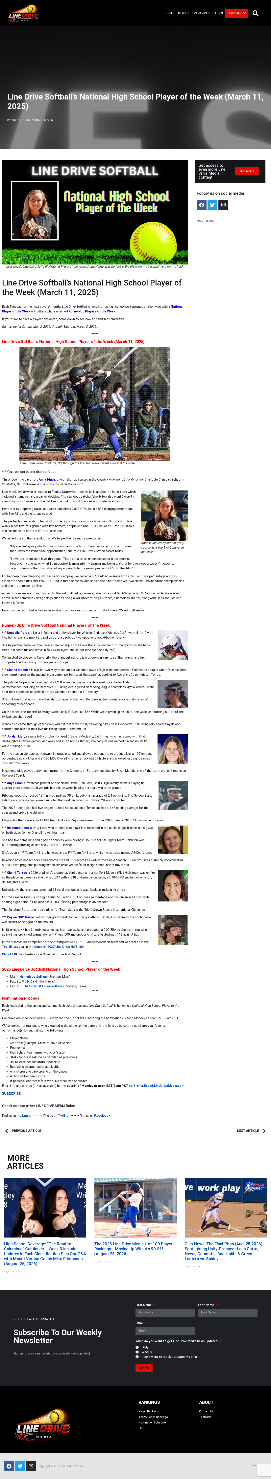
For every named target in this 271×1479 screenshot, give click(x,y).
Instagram (25, 1115)
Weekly (147, 1352)
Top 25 (7, 947)
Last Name (206, 1305)
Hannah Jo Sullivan (34, 977)
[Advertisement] (230, 254)
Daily (145, 1347)
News (182, 13)
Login (219, 13)
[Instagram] (223, 205)
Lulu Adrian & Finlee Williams (43, 986)
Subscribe (235, 13)
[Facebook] (202, 205)
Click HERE (10, 954)
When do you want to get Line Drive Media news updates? (178, 1341)
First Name (144, 1305)
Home (169, 13)
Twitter (64, 1115)
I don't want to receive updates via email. (170, 1356)
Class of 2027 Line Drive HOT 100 (59, 947)
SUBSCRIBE (11, 1093)
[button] (184, 13)
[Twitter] (212, 205)
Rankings (200, 13)
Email (140, 1323)
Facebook (102, 1115)
